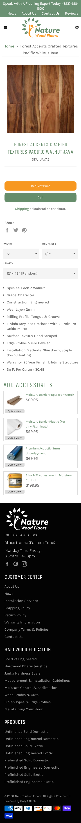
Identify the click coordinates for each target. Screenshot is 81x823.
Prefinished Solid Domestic (26, 760)
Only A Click (28, 801)
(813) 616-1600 (25, 535)
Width (7, 243)
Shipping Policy (17, 608)
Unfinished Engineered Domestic (31, 739)
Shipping (22, 209)
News (11, 13)
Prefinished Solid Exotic (23, 774)
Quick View (15, 411)
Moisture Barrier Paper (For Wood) (50, 395)
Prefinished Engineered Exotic (29, 782)
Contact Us (51, 13)
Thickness (49, 243)
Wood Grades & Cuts (21, 695)
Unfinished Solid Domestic (26, 731)
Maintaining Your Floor (23, 709)
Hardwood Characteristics (25, 666)
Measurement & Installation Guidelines (37, 680)
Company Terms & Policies (26, 629)
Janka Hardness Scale (22, 673)
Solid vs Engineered (20, 659)
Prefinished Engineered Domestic (31, 767)
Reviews (71, 13)
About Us (29, 13)
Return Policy (15, 615)
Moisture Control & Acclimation (30, 687)
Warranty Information (22, 622)
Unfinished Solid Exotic (23, 746)
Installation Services (21, 601)
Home (8, 46)
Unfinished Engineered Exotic (28, 753)
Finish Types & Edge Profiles (27, 702)
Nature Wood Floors (28, 796)
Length (8, 263)
